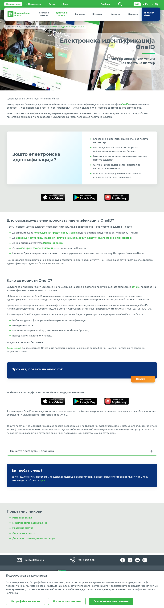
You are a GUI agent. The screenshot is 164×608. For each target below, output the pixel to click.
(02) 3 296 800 (86, 560)
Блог (65, 4)
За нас (52, 4)
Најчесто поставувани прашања (32, 451)
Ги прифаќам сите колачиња (111, 601)
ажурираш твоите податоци (36, 248)
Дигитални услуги (35, 27)
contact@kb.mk (34, 560)
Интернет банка (53, 243)
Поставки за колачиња (67, 601)
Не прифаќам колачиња (25, 601)
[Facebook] (122, 560)
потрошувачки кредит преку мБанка (56, 232)
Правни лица (34, 4)
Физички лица (13, 4)
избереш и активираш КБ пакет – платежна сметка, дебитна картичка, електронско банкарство (73, 237)
